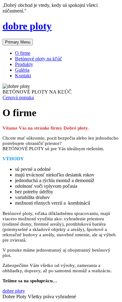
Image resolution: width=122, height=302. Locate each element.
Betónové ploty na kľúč (38, 58)
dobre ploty (27, 26)
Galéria (22, 70)
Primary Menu (17, 42)
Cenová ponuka (18, 97)
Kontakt (23, 75)
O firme (22, 53)
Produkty (24, 64)
